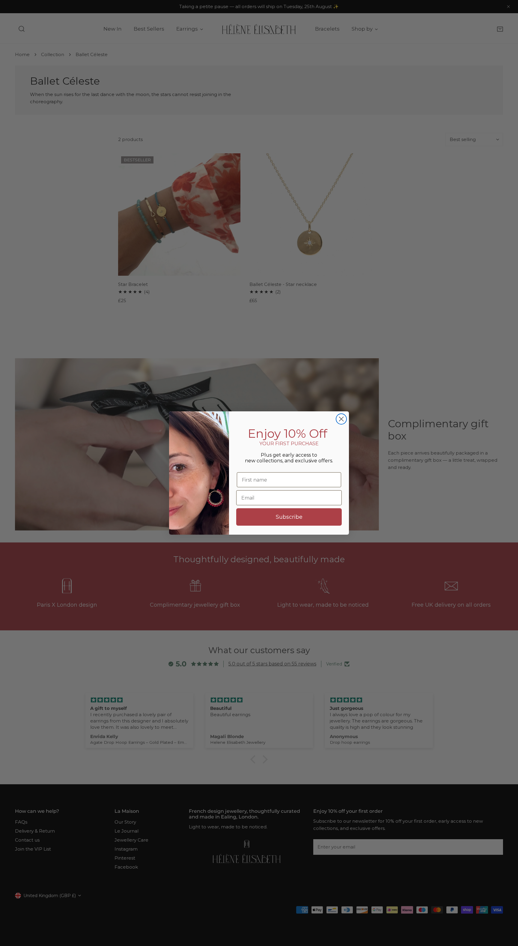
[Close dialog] (341, 419)
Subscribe (289, 517)
